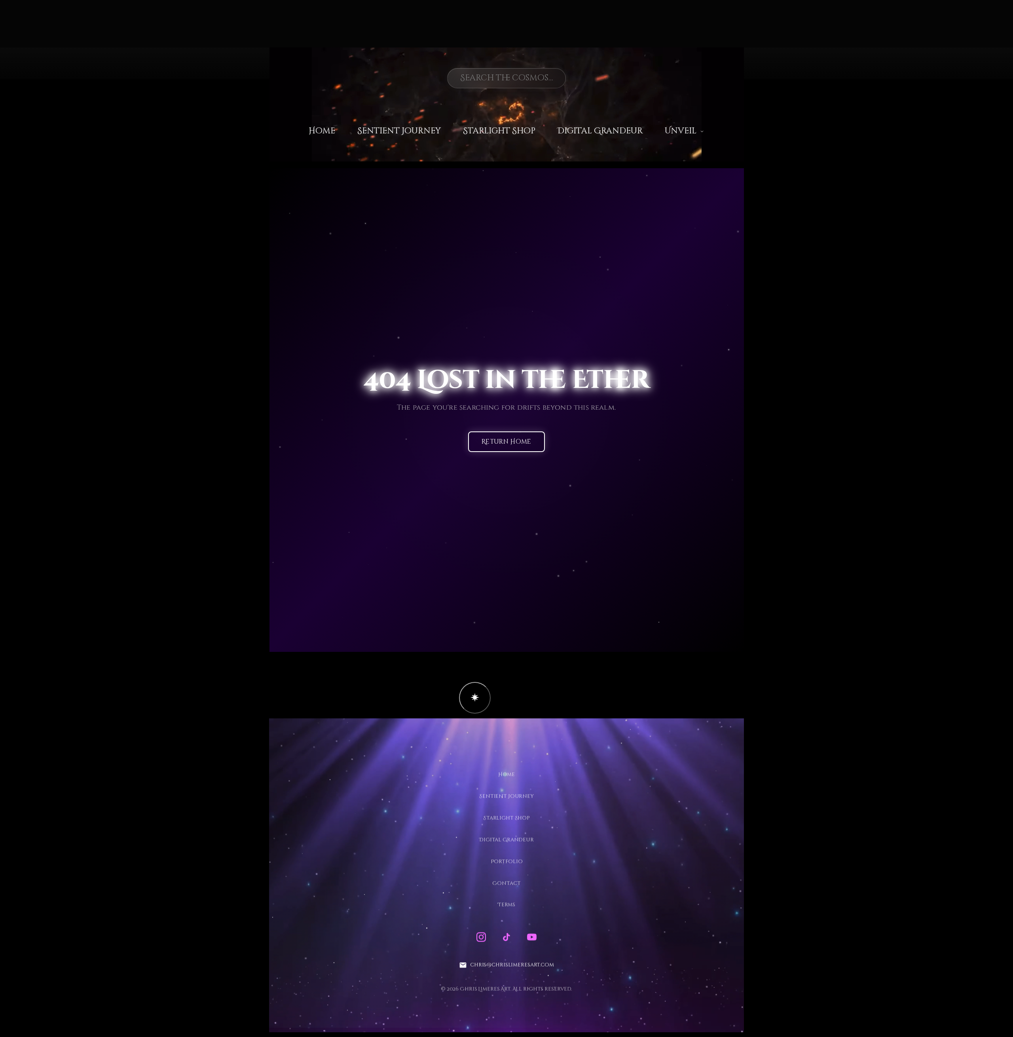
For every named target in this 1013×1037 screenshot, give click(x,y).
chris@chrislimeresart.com (512, 965)
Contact (506, 883)
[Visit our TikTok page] (506, 937)
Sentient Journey (399, 131)
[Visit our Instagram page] (481, 937)
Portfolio (507, 861)
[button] (475, 698)
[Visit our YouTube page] (532, 937)
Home (322, 131)
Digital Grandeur (600, 131)
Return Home (506, 442)
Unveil (680, 131)
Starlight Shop (499, 131)
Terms (506, 904)
